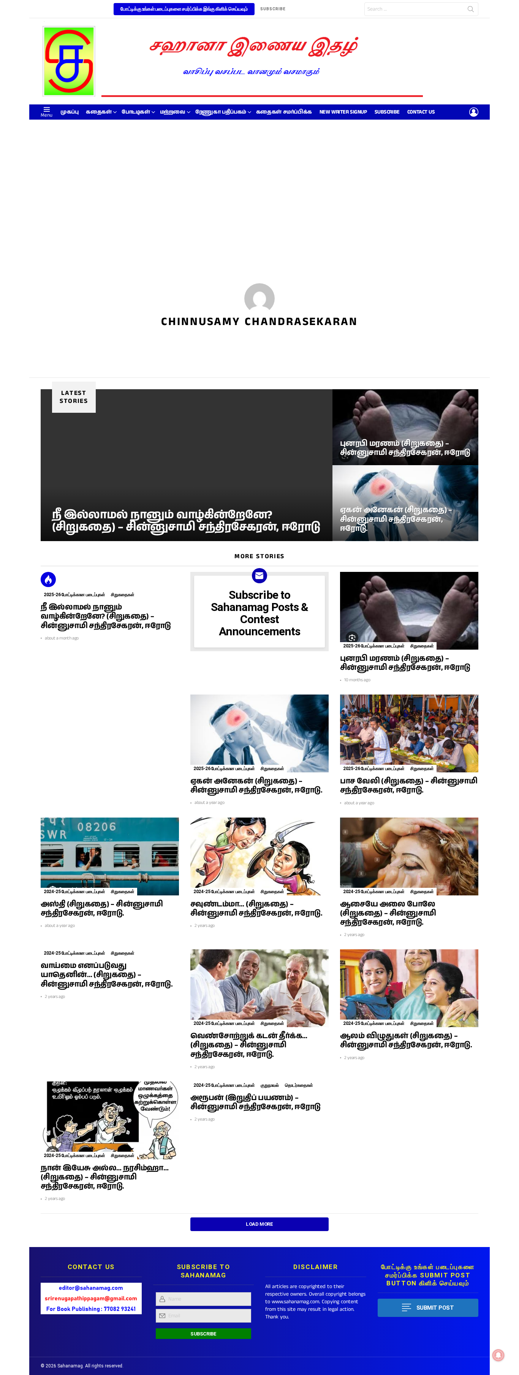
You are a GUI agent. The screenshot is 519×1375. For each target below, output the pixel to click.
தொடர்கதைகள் (299, 1085)
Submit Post (435, 1307)
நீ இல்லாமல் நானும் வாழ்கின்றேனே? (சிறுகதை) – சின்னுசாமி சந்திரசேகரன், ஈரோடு (106, 616)
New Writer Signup (343, 112)
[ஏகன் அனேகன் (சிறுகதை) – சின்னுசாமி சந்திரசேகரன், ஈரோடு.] (405, 503)
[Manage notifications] (498, 1355)
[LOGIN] (473, 112)
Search (470, 10)
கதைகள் (98, 112)
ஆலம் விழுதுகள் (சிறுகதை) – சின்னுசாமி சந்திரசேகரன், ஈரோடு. (406, 1041)
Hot (48, 579)
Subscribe (387, 112)
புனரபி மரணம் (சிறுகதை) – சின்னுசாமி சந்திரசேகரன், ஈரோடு (405, 663)
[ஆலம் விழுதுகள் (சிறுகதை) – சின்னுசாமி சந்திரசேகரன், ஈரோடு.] (409, 988)
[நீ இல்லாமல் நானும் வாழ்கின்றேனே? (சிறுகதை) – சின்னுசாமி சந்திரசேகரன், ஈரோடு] (186, 465)
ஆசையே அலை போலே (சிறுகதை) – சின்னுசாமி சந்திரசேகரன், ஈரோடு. (388, 913)
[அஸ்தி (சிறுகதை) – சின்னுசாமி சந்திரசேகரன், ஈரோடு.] (110, 856)
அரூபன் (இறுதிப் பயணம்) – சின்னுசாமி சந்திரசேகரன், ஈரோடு (255, 1102)
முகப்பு (69, 112)
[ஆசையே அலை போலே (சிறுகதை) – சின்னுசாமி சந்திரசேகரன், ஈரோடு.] (409, 856)
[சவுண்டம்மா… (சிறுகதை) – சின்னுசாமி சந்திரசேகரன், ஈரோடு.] (259, 856)
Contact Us (421, 112)
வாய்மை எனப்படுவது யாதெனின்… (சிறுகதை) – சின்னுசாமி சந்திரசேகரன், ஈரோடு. (106, 975)
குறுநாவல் (269, 1085)
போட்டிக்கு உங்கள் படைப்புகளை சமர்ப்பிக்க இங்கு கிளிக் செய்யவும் (184, 9)
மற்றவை (172, 112)
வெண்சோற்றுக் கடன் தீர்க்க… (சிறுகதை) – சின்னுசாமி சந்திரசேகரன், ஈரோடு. (248, 1045)
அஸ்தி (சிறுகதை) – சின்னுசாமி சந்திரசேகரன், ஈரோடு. (102, 909)
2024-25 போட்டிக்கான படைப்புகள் (74, 891)
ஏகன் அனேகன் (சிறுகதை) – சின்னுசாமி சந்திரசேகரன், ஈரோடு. (256, 786)
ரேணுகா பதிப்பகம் (220, 112)
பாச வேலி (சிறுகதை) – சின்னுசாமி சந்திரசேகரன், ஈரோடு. (408, 786)
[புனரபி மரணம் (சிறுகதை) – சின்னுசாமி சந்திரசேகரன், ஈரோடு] (405, 427)
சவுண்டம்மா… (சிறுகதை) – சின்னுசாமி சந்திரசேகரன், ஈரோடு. (256, 909)
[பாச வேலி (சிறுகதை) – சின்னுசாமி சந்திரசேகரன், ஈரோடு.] (409, 733)
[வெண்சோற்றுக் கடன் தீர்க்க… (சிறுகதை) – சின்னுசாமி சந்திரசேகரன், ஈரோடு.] (259, 988)
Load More (259, 1224)
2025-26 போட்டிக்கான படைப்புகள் (74, 594)
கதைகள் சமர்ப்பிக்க (284, 112)
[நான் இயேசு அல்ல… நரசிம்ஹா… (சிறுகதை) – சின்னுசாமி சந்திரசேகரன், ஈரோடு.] (110, 1120)
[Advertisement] (259, 176)
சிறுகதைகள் (122, 594)
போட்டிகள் (136, 112)
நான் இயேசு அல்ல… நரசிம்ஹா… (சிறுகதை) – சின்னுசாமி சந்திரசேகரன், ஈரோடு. (104, 1177)
